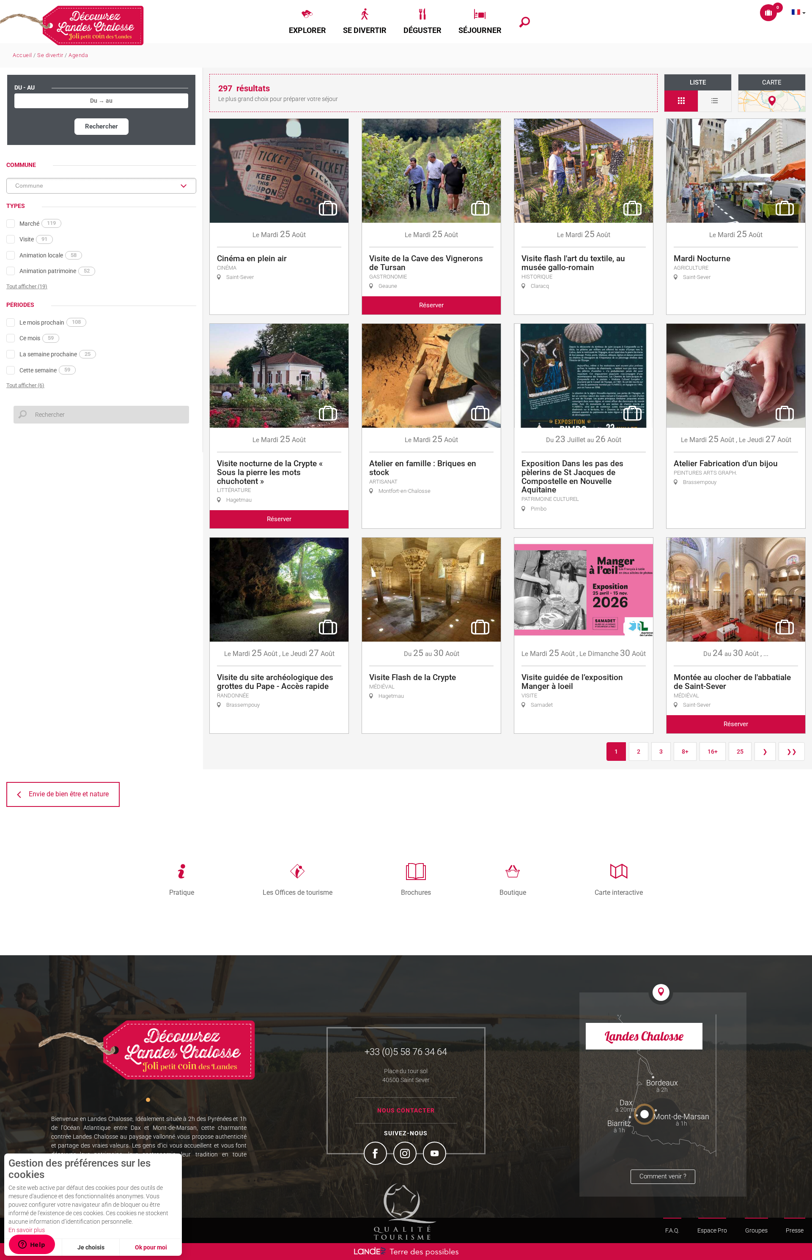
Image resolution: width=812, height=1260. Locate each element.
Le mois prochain (50, 322)
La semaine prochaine (55, 354)
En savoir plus (26, 1230)
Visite (33, 239)
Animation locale (48, 255)
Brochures (416, 892)
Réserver (431, 305)
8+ (685, 751)
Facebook (376, 1154)
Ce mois (36, 338)
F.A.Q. (672, 1230)
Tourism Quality (405, 1211)
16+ (713, 751)
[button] (307, 21)
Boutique (512, 892)
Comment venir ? (662, 1176)
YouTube (435, 1154)
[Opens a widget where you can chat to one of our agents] (31, 1245)
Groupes (756, 1230)
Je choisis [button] (90, 1247)
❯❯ (792, 751)
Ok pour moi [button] (151, 1247)
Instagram (406, 1154)
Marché (37, 223)
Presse (795, 1230)
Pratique (181, 892)
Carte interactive (619, 892)
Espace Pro (712, 1230)
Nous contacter (406, 1110)
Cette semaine (44, 369)
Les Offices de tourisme (297, 892)
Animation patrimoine (54, 271)
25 (740, 751)
